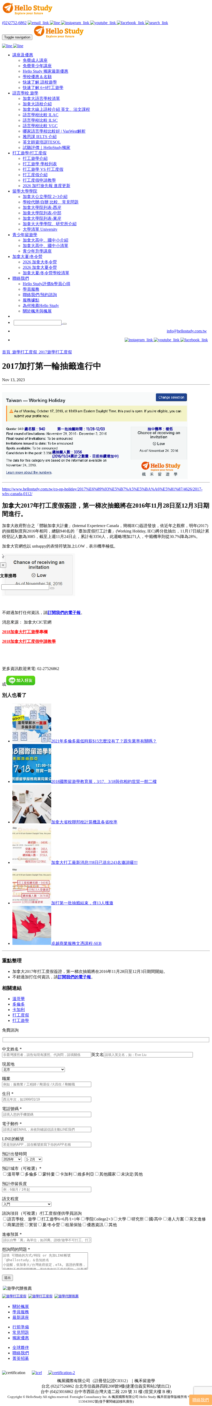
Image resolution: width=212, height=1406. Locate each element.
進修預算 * (12, 1234)
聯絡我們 (20, 1353)
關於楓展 (20, 1306)
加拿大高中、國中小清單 (45, 245)
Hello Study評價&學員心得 (46, 284)
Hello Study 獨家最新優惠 (45, 71)
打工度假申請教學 (39, 180)
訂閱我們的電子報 (74, 977)
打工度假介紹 (35, 175)
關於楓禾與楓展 (37, 311)
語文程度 (10, 1199)
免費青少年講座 (37, 66)
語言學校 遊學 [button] (25, 93)
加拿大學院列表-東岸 (42, 218)
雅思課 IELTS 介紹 (40, 136)
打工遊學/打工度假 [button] (29, 153)
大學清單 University (40, 229)
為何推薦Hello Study (41, 305)
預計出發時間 (14, 1154)
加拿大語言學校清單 (41, 98)
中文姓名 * (12, 1049)
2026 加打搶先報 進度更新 (46, 185)
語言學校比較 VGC (40, 126)
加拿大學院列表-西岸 (42, 207)
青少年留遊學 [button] (24, 235)
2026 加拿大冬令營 (40, 262)
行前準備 (20, 1327)
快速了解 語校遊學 (40, 82)
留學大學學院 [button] (24, 191)
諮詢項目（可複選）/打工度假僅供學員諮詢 (42, 1213)
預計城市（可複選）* (21, 1168)
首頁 (6, 352)
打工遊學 (20, 1020)
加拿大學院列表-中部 (42, 213)
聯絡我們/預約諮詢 (40, 294)
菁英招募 (20, 1358)
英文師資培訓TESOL (42, 142)
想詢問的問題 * (16, 1249)
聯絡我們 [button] (20, 278)
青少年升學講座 (37, 251)
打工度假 (20, 1015)
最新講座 (20, 1317)
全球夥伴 (20, 1347)
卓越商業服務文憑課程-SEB (76, 943)
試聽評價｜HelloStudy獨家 (46, 147)
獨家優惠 (20, 1338)
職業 (6, 1078)
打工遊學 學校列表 (40, 164)
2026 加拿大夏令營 (40, 267)
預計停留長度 (14, 1184)
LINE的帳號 (13, 1139)
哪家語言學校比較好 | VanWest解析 (54, 131)
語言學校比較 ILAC (40, 115)
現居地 (8, 1064)
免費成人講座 (35, 60)
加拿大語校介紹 (37, 104)
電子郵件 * (12, 1124)
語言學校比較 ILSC (40, 120)
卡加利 (18, 1009)
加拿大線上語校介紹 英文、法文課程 (56, 109)
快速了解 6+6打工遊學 (43, 87)
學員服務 (31, 289)
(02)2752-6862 (14, 23)
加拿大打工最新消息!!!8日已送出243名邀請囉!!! (94, 862)
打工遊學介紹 (35, 158)
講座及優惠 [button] (22, 55)
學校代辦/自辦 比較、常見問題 (51, 202)
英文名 (97, 1054)
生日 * (7, 1093)
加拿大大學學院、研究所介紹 (50, 224)
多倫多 (18, 1004)
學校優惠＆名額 (37, 76)
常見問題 (20, 1332)
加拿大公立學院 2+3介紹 (45, 196)
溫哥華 (18, 999)
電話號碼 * (12, 1109)
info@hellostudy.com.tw (187, 331)
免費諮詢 (10, 1030)
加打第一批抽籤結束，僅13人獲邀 (82, 903)
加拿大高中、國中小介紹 (45, 240)
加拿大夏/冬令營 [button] (27, 256)
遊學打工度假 (25, 352)
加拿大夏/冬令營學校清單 (46, 273)
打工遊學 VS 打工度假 (43, 169)
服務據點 (31, 300)
